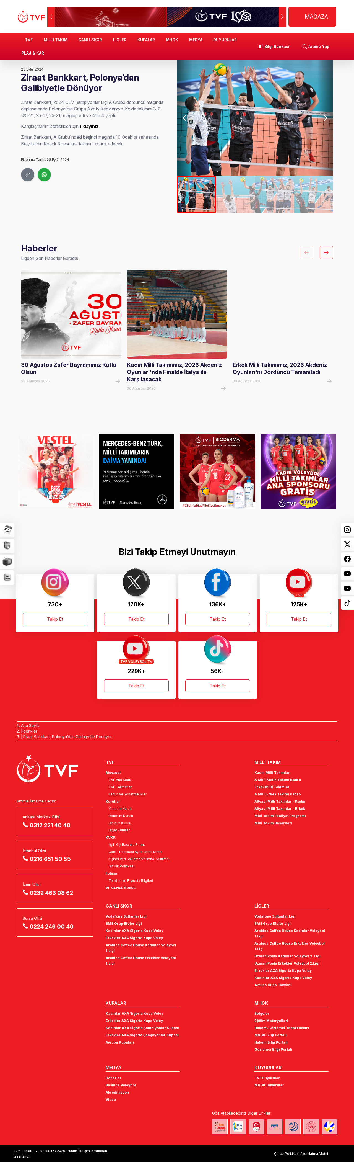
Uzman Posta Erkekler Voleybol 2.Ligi (286, 963)
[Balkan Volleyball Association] (293, 1126)
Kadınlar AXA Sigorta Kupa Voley (134, 931)
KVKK (111, 837)
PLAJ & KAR (33, 53)
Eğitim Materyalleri (271, 1021)
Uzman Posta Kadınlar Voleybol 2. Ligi (287, 956)
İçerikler (29, 731)
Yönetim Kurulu (120, 809)
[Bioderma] (217, 471)
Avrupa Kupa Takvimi (272, 985)
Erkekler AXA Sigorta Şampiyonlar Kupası (142, 1035)
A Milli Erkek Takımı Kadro (277, 794)
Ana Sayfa (30, 725)
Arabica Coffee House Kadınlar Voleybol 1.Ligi (141, 948)
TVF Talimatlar (120, 787)
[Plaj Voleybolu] (238, 1126)
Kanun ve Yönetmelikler (127, 794)
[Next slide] (325, 118)
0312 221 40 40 (50, 825)
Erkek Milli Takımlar (272, 787)
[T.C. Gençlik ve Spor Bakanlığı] (311, 1126)
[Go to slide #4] (313, 194)
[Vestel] (55, 471)
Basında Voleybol (121, 1085)
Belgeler (261, 1013)
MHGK (172, 39)
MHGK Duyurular (269, 1085)
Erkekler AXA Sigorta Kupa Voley (134, 938)
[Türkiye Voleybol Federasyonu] (31, 17)
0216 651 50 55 (50, 859)
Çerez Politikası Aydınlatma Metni (135, 852)
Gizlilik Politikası (121, 866)
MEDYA (195, 39)
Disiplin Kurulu (119, 823)
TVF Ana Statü (119, 780)
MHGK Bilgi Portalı (270, 1035)
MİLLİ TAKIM (55, 39)
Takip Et (55, 619)
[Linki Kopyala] (27, 174)
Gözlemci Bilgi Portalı (273, 1049)
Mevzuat (113, 773)
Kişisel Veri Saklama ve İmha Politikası (139, 859)
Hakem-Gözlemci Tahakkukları (281, 1028)
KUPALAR (146, 39)
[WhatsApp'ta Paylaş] (44, 174)
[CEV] (329, 1126)
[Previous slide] (184, 118)
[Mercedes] (136, 471)
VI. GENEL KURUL (121, 888)
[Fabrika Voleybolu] (220, 1126)
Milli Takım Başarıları (273, 823)
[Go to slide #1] (196, 194)
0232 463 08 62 (51, 893)
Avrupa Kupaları (120, 1042)
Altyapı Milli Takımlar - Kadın (279, 801)
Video (111, 1099)
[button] (282, 17)
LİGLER (119, 39)
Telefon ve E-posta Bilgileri (130, 880)
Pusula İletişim (78, 1151)
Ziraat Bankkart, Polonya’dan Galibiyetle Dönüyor (67, 736)
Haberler (113, 1078)
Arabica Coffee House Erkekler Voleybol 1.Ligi (141, 960)
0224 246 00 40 (52, 926)
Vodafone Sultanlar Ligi (126, 916)
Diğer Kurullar (119, 830)
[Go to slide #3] (274, 194)
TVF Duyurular (267, 1078)
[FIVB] (274, 1126)
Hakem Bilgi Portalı (271, 1042)
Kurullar (113, 801)
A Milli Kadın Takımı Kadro (277, 780)
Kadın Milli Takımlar (272, 773)
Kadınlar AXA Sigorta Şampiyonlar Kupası (142, 1028)
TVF (29, 39)
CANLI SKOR (90, 39)
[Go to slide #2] (235, 194)
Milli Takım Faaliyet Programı (280, 816)
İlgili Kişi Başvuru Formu (127, 844)
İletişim (112, 873)
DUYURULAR (225, 39)
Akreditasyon (117, 1092)
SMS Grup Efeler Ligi (124, 923)
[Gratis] (298, 471)
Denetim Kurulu (120, 816)
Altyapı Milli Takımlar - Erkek (279, 809)
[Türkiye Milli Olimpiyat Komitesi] (256, 1126)
